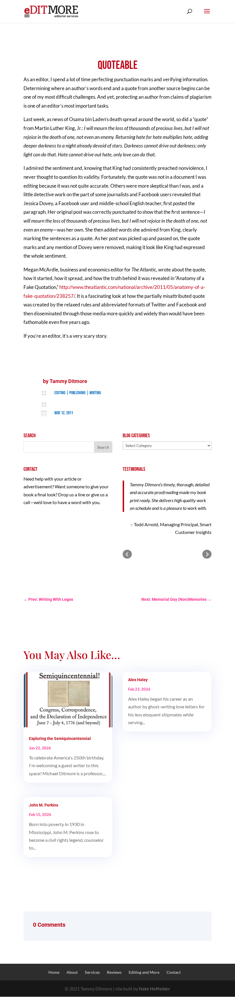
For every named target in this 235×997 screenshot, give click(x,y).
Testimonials (134, 469)
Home (53, 972)
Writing (95, 393)
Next (206, 554)
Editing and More (144, 972)
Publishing (77, 393)
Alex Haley (138, 679)
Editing (59, 393)
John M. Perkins (43, 805)
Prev (127, 554)
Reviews (114, 972)
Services (92, 972)
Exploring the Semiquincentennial (60, 738)
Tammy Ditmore (68, 381)
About (72, 972)
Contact (174, 972)
